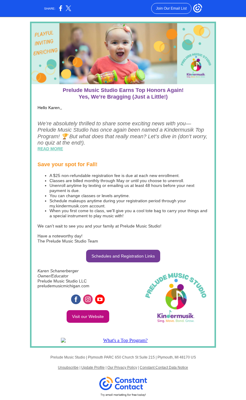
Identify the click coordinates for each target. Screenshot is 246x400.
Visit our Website (88, 316)
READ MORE (50, 148)
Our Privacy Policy (122, 367)
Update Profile (93, 367)
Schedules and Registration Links (123, 256)
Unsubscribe (68, 367)
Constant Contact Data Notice (164, 367)
